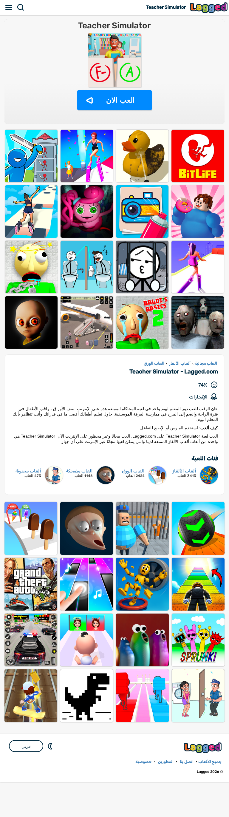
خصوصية (143, 761)
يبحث (21, 7)
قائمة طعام (9, 7)
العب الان (120, 100)
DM (51, 746)
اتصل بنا (187, 761)
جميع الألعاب (210, 761)
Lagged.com (203, 747)
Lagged (209, 7)
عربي (26, 746)
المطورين (166, 761)
